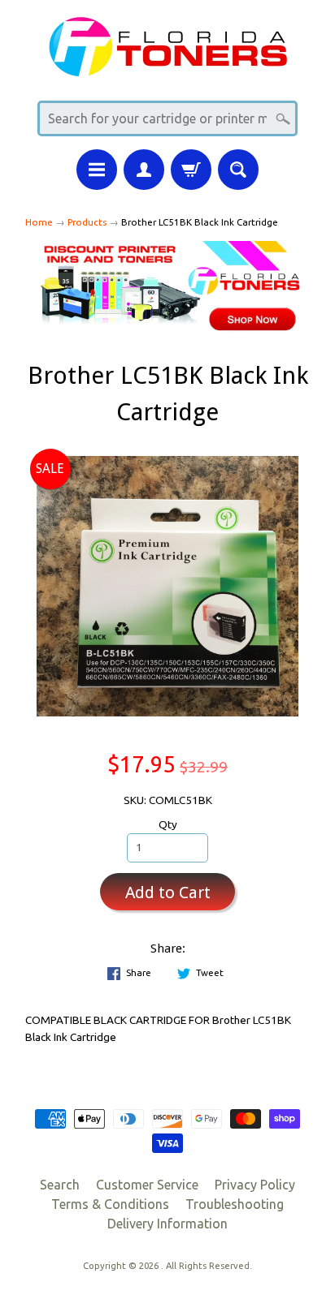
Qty (168, 824)
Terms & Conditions (110, 1204)
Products (87, 222)
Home (39, 222)
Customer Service (147, 1184)
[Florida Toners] (167, 66)
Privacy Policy (255, 1184)
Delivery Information (167, 1223)
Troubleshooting (234, 1204)
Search (60, 1184)
